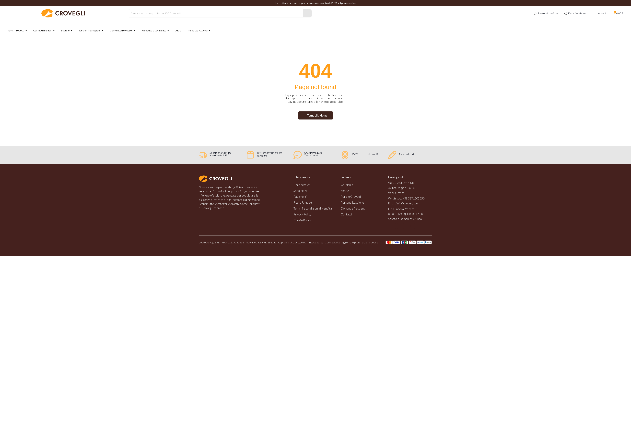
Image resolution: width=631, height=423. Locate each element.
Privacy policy (315, 242)
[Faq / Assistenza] (565, 13)
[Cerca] (307, 13)
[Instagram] (396, 226)
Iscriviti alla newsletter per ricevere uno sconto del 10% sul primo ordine (315, 2)
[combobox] (213, 13)
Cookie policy (332, 242)
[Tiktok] (413, 226)
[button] (618, 13)
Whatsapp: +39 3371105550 (406, 198)
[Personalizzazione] (535, 13)
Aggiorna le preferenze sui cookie (360, 242)
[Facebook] (391, 226)
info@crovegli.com (408, 203)
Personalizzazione (548, 13)
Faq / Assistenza (577, 13)
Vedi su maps (396, 193)
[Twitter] (408, 226)
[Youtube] (402, 226)
